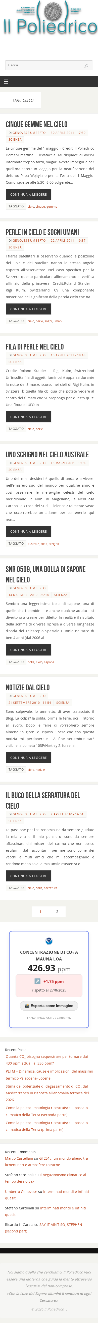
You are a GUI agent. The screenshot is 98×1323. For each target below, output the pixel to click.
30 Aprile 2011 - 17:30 (68, 133)
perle (39, 321)
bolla (31, 662)
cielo (31, 206)
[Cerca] (86, 66)
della (39, 888)
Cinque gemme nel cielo (37, 124)
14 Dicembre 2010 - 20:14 (29, 595)
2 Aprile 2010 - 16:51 (67, 814)
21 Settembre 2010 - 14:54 (30, 703)
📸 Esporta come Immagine (49, 1006)
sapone (49, 662)
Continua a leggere (28, 194)
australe (33, 544)
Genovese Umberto (29, 133)
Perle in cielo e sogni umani (42, 232)
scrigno (54, 544)
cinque (40, 206)
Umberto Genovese (21, 1191)
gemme (51, 206)
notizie (40, 770)
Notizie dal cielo (28, 687)
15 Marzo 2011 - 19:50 (68, 463)
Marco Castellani (19, 1158)
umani (58, 321)
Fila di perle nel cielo (35, 346)
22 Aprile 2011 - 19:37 (68, 240)
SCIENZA (15, 139)
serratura (50, 888)
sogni (48, 321)
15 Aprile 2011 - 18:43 (68, 355)
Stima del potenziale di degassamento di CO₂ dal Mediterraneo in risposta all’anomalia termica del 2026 (47, 1093)
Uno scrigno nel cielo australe (47, 454)
